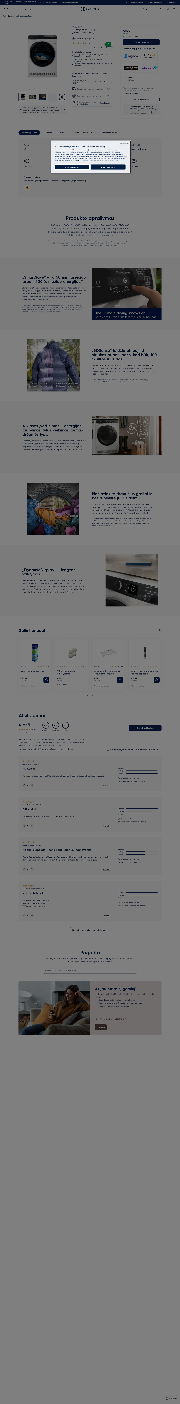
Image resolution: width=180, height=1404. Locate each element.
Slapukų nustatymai (72, 167)
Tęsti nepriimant (124, 143)
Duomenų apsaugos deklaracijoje (108, 160)
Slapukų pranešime (89, 160)
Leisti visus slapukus (108, 167)
